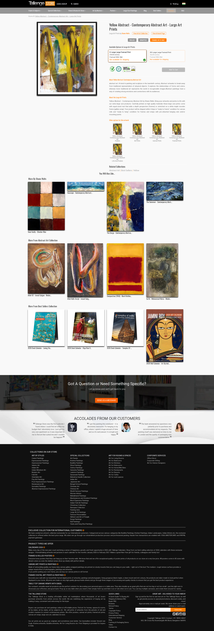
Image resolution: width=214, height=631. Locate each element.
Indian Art (35, 468)
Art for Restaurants (116, 470)
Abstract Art (114, 170)
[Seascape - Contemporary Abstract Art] (85, 186)
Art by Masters (97, 10)
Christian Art (74, 486)
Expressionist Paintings (40, 461)
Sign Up (64, 4)
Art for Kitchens (114, 463)
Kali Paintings (75, 522)
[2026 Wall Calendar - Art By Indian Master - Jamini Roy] (164, 335)
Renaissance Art (38, 484)
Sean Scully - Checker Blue (37, 232)
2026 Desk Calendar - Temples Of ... (119, 348)
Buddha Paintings (76, 463)
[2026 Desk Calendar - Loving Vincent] (46, 327)
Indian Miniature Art (39, 470)
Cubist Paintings (38, 458)
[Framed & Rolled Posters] (53, 556)
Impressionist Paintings (40, 463)
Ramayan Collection (77, 508)
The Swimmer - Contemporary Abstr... (159, 202)
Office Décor (151, 458)
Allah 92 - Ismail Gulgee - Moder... (39, 295)
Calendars (171, 10)
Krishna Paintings (76, 461)
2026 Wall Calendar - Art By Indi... (158, 364)
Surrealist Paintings (39, 486)
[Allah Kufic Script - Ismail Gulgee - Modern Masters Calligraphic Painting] (85, 270)
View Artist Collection (140, 33)
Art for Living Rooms (116, 458)
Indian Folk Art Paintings (79, 503)
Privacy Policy (114, 613)
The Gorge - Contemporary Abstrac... (119, 233)
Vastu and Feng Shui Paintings (81, 524)
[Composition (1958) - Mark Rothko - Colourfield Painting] (125, 268)
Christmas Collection (78, 505)
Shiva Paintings (75, 465)
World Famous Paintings (79, 491)
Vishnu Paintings (76, 468)
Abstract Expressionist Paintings (44, 489)
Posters (112, 10)
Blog (145, 10)
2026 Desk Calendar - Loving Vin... (39, 348)
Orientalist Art (37, 477)
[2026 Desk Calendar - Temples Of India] (125, 327)
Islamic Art (36, 465)
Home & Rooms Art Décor (76, 10)
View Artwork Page (159, 33)
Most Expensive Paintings (79, 501)
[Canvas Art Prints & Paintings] (57, 564)
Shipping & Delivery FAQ (117, 599)
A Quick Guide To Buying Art (119, 597)
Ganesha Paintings (77, 470)
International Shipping (116, 615)
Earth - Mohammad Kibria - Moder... (158, 299)
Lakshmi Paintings (76, 472)
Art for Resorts (114, 472)
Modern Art (36, 472)
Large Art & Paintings (78, 512)
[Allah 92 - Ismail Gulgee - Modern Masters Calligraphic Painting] (46, 268)
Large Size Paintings (130, 10)
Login (59, 4)
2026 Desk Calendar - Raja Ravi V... (79, 348)
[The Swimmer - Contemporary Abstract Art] (164, 191)
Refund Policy (114, 606)
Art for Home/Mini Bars (117, 468)
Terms (111, 608)
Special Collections (54, 10)
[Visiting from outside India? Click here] (83, 530)
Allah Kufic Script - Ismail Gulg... (78, 299)
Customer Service (115, 618)
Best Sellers (157, 10)
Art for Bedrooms (115, 461)
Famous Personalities (78, 515)
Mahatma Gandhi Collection (80, 477)
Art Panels (74, 458)
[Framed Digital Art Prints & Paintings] (65, 575)
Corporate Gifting (153, 461)
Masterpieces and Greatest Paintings (83, 498)
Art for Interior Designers (156, 463)
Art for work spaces (116, 477)
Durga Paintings (76, 519)
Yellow (136, 170)
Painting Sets (75, 510)
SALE (182, 10)
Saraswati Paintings (77, 475)
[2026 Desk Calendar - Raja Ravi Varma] (85, 327)
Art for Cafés (113, 475)
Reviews (112, 604)
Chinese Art (74, 489)
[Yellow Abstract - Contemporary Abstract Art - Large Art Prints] (67, 59)
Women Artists (75, 493)
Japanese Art (75, 482)
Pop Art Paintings (38, 479)
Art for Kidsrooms (115, 465)
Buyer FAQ (112, 601)
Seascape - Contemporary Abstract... (79, 193)
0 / (173, 4)
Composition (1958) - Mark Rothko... (119, 296)
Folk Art (34, 475)
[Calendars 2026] (44, 547)
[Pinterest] (184, 615)
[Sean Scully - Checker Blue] (46, 206)
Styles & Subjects (34, 10)
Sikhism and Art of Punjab (79, 517)
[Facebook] (177, 615)
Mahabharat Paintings (78, 496)
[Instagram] (180, 615)
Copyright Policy (114, 611)
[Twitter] (174, 615)
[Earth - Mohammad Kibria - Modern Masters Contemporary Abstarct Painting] (164, 270)
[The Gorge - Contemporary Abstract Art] (125, 206)
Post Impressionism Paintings (43, 482)
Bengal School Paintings (79, 484)
